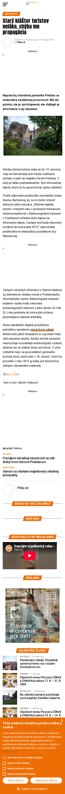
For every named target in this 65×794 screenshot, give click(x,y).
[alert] (32, 756)
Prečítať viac (10, 751)
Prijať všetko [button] (15, 780)
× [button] (61, 720)
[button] (32, 788)
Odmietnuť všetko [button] (46, 780)
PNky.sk (21, 42)
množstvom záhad (42, 329)
